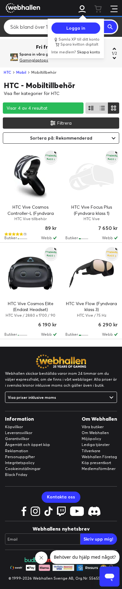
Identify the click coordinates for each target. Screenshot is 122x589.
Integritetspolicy (19, 462)
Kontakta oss (61, 497)
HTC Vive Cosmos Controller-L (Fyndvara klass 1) (31, 213)
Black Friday (16, 474)
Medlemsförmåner (98, 468)
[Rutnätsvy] (113, 108)
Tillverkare (91, 450)
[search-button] (110, 27)
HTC (7, 72)
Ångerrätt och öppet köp (27, 444)
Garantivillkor (17, 438)
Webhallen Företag (99, 456)
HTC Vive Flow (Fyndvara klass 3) (91, 307)
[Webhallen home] (22, 8)
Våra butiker (93, 426)
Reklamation (16, 450)
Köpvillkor (14, 426)
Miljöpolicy (91, 438)
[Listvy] (91, 108)
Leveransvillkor (18, 432)
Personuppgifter (20, 456)
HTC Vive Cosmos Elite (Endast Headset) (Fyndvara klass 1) (30, 310)
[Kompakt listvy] (102, 108)
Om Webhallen (95, 432)
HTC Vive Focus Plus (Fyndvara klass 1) (91, 210)
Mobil (21, 72)
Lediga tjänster (95, 444)
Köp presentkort (96, 462)
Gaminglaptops (33, 60)
